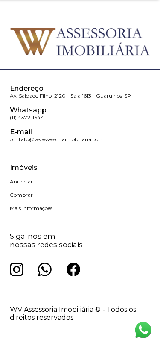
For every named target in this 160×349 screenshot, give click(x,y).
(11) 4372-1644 (27, 117)
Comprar (21, 195)
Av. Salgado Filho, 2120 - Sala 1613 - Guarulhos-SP (70, 95)
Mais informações (31, 208)
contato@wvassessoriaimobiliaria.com (57, 139)
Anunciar (21, 181)
